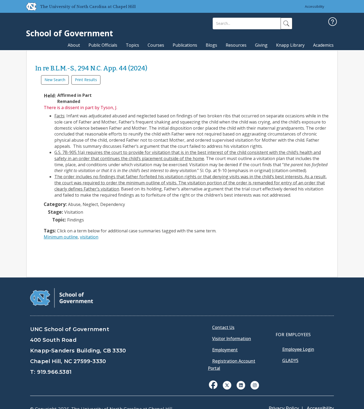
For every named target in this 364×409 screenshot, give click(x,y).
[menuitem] (215, 389)
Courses (156, 45)
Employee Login (298, 349)
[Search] (286, 23)
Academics (323, 45)
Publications (185, 45)
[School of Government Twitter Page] (227, 385)
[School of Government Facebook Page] (213, 385)
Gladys (290, 360)
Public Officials (102, 45)
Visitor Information (231, 339)
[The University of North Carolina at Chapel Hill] (29, 6)
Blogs (211, 45)
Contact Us (223, 327)
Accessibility (314, 6)
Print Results (86, 79)
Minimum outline (61, 237)
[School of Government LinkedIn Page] (241, 385)
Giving (261, 45)
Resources (236, 45)
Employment (225, 350)
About (74, 45)
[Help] (332, 22)
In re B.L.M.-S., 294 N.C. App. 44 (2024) (91, 68)
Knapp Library (290, 45)
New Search (55, 79)
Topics (132, 45)
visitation (89, 237)
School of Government (69, 33)
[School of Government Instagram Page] (254, 385)
